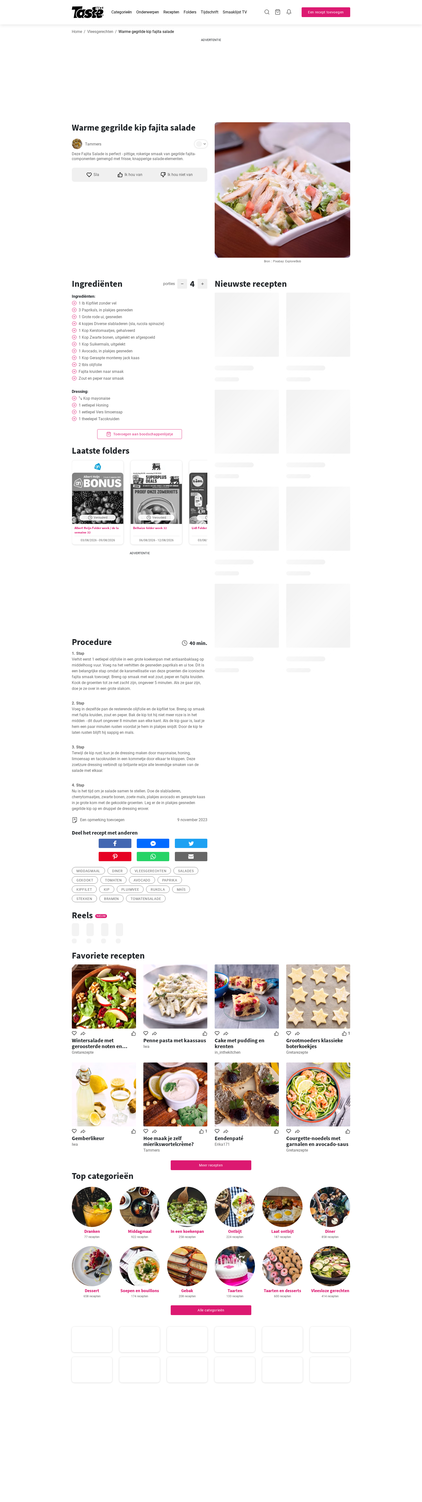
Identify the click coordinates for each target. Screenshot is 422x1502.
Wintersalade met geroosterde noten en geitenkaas (97, 1043)
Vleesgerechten (100, 31)
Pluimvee (130, 889)
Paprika (169, 880)
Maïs (181, 889)
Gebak (187, 1290)
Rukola (158, 889)
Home (77, 31)
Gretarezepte (83, 1052)
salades (186, 871)
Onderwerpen (147, 12)
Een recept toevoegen (326, 12)
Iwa (146, 1046)
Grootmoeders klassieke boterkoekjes (314, 1043)
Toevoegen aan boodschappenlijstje (143, 434)
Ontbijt (235, 1231)
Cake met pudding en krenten (239, 1043)
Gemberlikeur (88, 1138)
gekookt (84, 880)
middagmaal (88, 871)
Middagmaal (139, 1231)
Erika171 (222, 1144)
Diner (117, 871)
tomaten (113, 880)
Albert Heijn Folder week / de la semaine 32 (96, 530)
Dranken (92, 1231)
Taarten (235, 1290)
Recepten (171, 12)
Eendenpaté (229, 1138)
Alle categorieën (211, 1310)
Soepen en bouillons (139, 1290)
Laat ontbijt (282, 1231)
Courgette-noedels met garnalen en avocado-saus (317, 1141)
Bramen (111, 899)
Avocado (142, 880)
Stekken (84, 899)
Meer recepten (211, 1165)
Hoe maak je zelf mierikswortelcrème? (168, 1141)
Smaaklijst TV (235, 12)
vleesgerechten (151, 871)
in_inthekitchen (228, 1052)
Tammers (93, 144)
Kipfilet (84, 889)
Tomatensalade (146, 899)
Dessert (92, 1290)
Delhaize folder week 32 (150, 528)
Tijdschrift (209, 12)
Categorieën (121, 12)
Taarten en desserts (282, 1290)
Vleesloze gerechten (330, 1290)
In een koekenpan (187, 1231)
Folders (190, 12)
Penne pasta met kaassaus (174, 1040)
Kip (107, 889)
